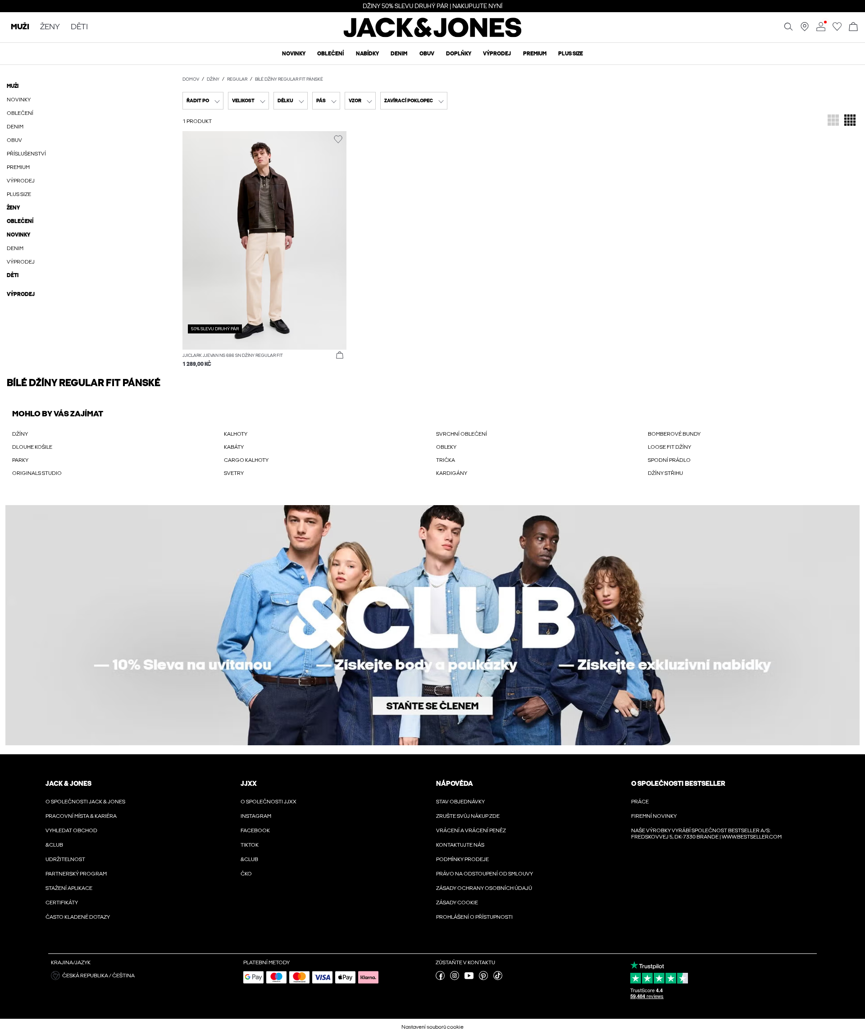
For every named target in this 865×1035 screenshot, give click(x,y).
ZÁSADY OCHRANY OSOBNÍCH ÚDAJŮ (484, 888)
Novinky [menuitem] (293, 53)
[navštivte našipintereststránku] (483, 978)
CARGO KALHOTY (246, 460)
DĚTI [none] (79, 27)
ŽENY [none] (50, 27)
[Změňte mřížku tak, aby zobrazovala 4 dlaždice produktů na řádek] (850, 121)
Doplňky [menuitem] (458, 53)
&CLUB (54, 845)
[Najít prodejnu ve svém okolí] (804, 29)
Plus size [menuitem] (570, 53)
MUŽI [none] (20, 27)
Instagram (256, 816)
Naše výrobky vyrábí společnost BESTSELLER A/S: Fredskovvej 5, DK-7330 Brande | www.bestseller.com (706, 833)
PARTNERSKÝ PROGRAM (76, 874)
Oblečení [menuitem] (330, 53)
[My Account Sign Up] (432, 625)
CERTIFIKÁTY (62, 902)
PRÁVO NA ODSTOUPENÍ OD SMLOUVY (484, 874)
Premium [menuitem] (534, 53)
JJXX (249, 784)
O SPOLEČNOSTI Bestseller (678, 784)
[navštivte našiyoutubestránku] (468, 978)
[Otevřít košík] (853, 27)
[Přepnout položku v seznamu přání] (338, 139)
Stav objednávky (460, 801)
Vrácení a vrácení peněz (471, 830)
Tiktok (250, 845)
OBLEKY (446, 447)
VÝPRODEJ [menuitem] (497, 53)
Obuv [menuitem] (426, 53)
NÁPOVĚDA (454, 784)
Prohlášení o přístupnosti (474, 917)
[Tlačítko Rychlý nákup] (339, 355)
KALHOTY (235, 434)
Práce (640, 801)
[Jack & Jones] (433, 35)
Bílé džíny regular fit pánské (289, 79)
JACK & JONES (68, 784)
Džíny (213, 79)
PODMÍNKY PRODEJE (462, 859)
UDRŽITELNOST (65, 859)
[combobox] (202, 100)
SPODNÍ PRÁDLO (669, 460)
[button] (264, 240)
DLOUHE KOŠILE (32, 447)
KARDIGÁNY (451, 473)
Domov (190, 79)
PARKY (20, 460)
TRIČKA (445, 460)
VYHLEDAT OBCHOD (71, 830)
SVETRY (234, 473)
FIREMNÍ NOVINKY (654, 816)
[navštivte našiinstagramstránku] (454, 978)
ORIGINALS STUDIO (37, 473)
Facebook (255, 830)
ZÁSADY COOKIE (457, 902)
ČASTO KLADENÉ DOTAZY (78, 917)
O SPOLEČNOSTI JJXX (268, 801)
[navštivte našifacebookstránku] (440, 978)
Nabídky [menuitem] (367, 53)
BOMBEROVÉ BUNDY (674, 434)
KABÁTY (234, 447)
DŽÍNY (20, 434)
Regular (237, 79)
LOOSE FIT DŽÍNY (669, 447)
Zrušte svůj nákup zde (468, 816)
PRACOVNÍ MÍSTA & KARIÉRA (81, 816)
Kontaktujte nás (460, 845)
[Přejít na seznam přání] (837, 29)
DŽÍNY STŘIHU (665, 473)
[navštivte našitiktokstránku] (497, 978)
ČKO (246, 874)
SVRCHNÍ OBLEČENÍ (461, 434)
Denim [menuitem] (399, 53)
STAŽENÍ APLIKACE (69, 888)
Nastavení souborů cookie (432, 1027)
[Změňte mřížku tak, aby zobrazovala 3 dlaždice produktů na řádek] (833, 121)
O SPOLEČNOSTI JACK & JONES (85, 801)
